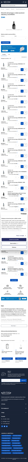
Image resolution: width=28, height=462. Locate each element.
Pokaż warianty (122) (7, 358)
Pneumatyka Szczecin (18, 448)
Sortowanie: (24, 57)
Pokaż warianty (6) (20, 358)
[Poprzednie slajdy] (20, 341)
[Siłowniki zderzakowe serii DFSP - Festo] (7, 346)
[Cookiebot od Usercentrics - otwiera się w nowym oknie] (21, 214)
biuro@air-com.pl (6, 421)
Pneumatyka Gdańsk (17, 435)
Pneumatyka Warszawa (16, 450)
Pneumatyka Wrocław (6, 453)
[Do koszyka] (22, 69)
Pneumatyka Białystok (6, 435)
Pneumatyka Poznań (6, 445)
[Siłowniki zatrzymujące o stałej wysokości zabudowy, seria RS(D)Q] (14, 25)
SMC (16, 350)
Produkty (4, 54)
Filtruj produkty (5, 42)
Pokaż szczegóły (20, 235)
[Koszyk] (26, 2)
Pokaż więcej (14, 280)
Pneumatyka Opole (16, 443)
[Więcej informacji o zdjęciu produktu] (21, 29)
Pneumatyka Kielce (16, 438)
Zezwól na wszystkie (14, 239)
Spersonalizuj (13, 243)
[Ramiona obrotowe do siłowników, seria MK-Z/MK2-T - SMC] (21, 346)
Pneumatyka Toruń (5, 450)
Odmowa (14, 247)
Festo (3, 350)
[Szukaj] (26, 5)
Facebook (2, 426)
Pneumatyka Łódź (15, 440)
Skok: (16, 36)
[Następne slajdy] (26, 341)
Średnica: (2, 36)
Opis (9, 54)
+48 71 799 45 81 (6, 423)
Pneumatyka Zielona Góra (18, 453)
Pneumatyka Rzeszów (17, 445)
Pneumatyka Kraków (6, 438)
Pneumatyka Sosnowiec (6, 448)
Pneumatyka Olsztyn (6, 443)
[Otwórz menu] (2, 2)
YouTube (4, 426)
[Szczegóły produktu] (25, 69)
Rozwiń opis (13, 325)
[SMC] (3, 18)
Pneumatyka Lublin (5, 440)
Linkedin (6, 426)
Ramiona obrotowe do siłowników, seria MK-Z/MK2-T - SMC (19, 352)
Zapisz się (23, 380)
